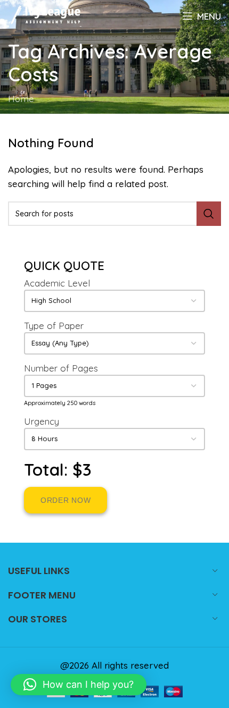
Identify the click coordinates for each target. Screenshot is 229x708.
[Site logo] (44, 14)
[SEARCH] (209, 213)
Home (21, 98)
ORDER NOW (65, 500)
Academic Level (57, 283)
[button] (78, 684)
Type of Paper (54, 325)
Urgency (41, 421)
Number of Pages (61, 368)
